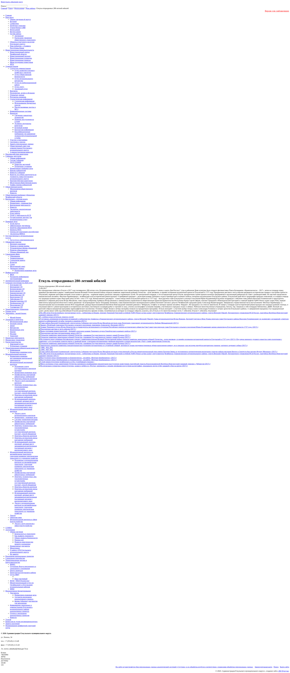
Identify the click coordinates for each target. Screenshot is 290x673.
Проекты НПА (15, 230)
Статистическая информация (21, 99)
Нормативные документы (20, 546)
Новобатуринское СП (18, 301)
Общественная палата (13, 187)
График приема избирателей (21, 185)
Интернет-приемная (17, 244)
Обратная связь (16, 517)
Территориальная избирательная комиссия (21, 348)
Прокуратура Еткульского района (23, 573)
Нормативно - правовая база (21, 203)
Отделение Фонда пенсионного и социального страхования (23, 567)
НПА (12, 64)
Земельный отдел (16, 344)
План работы (15, 213)
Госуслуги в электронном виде (22, 240)
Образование (15, 256)
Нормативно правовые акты (21, 352)
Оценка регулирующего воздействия (24, 232)
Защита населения (12, 624)
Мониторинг (15, 548)
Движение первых (17, 268)
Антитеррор (10, 530)
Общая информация (17, 158)
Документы (14, 593)
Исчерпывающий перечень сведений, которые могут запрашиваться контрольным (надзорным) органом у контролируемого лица (25, 403)
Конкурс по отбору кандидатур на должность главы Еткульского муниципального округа (23, 177)
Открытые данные (17, 95)
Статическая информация (24, 101)
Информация (15, 350)
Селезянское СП (16, 307)
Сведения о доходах (17, 142)
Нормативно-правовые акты (25, 270)
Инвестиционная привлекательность (19, 50)
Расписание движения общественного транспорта (25, 39)
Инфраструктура (11, 273)
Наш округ (9, 17)
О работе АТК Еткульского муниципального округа (20, 551)
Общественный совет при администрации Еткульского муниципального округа (21, 148)
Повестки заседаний (22, 164)
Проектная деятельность (14, 338)
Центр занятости (16, 571)
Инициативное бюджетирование (18, 591)
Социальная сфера (12, 254)
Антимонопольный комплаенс (17, 281)
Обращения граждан (13, 242)
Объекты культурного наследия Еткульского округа (22, 43)
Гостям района (15, 34)
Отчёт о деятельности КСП (20, 215)
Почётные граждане (17, 26)
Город (10, 8)
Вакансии (14, 113)
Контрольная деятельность (20, 205)
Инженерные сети (17, 330)
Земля (12, 326)
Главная (4, 8)
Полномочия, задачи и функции (22, 93)
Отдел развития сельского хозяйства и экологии (24, 71)
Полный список (16, 324)
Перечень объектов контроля (25, 379)
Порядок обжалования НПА (21, 228)
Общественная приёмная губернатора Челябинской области (20, 196)
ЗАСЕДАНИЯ (15, 162)
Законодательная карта (263, 667)
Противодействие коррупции (16, 154)
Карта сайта (284, 667)
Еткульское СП (16, 285)
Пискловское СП (16, 305)
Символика (14, 23)
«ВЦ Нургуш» (283, 671)
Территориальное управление (16, 309)
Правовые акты (11, 221)
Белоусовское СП (16, 291)
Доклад (13, 515)
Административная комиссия (21, 152)
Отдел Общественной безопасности (22, 76)
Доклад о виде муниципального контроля (24, 414)
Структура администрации (20, 68)
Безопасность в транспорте (24, 534)
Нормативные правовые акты (21, 168)
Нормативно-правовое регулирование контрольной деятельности (21, 358)
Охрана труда (10, 311)
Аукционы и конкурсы (14, 319)
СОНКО (8, 528)
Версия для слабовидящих (277, 11)
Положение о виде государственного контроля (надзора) (25, 368)
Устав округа (15, 224)
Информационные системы (20, 111)
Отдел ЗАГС (19, 87)
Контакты (14, 91)
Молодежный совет (17, 266)
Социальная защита (17, 260)
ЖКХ (12, 275)
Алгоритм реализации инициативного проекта (23, 598)
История (13, 21)
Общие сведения (16, 532)
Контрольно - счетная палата (16, 199)
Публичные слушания (23, 166)
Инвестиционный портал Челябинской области (20, 53)
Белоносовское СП (17, 289)
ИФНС (12, 564)
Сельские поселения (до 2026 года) (19, 283)
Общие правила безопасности (26, 538)
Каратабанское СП (17, 295)
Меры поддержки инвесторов (21, 62)
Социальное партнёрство (15, 558)
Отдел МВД (14, 575)
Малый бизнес (15, 317)
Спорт (12, 264)
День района (30, 8)
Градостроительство (13, 342)
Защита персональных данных (22, 144)
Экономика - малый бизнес (15, 313)
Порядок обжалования (18, 250)
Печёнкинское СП (17, 303)
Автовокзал (19, 36)
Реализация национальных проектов (19, 556)
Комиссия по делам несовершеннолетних (21, 622)
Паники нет (19, 540)
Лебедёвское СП (16, 299)
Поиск (276, 667)
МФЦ (12, 589)
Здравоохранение (16, 258)
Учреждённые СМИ (17, 28)
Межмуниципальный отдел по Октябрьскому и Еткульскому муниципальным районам (22, 585)
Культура (13, 262)
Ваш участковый (20, 579)
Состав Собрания (16, 160)
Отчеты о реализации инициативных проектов (19, 614)
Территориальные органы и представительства (16, 561)
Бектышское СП (16, 287)
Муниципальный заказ (19, 321)
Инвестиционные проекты (20, 60)
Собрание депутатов (13, 156)
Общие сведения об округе (20, 19)
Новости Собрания (17, 172)
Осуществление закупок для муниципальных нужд (21, 218)
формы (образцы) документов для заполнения (25, 602)
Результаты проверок (18, 97)
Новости (13, 193)
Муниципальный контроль (15, 354)
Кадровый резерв (21, 128)
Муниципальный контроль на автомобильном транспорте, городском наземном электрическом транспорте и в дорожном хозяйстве (24, 455)
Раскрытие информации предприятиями (19, 278)
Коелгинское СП (16, 297)
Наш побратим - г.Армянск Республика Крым (20, 47)
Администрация (11, 66)
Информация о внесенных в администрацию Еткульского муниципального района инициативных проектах (21, 608)
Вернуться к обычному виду (12, 2)
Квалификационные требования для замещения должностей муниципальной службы (25, 135)
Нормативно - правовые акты (25, 417)
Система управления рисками (26, 419)
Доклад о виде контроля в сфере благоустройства (24, 525)
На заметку (14, 554)
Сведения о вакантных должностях (23, 116)
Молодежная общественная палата (23, 183)
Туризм (8, 619)
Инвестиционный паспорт (20, 56)
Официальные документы (20, 226)
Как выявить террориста (23, 536)
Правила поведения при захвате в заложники (23, 543)
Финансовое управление (15, 340)
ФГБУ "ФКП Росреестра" (20, 581)
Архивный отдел (21, 89)
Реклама (13, 334)
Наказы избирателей (18, 170)
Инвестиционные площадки (21, 58)
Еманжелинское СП (17, 293)
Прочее (13, 332)
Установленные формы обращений (23, 248)
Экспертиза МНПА (17, 234)
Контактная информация (24, 130)
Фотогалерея (19, 8)
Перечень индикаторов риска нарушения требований (25, 396)
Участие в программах (18, 140)
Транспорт (14, 336)
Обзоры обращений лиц (19, 252)
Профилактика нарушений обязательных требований (24, 376)
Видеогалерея (15, 32)
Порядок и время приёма (19, 246)
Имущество (14, 328)
